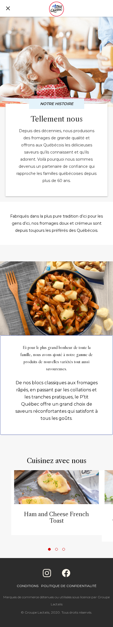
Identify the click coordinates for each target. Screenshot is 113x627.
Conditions (27, 586)
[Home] (56, 9)
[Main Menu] (8, 9)
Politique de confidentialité (69, 586)
